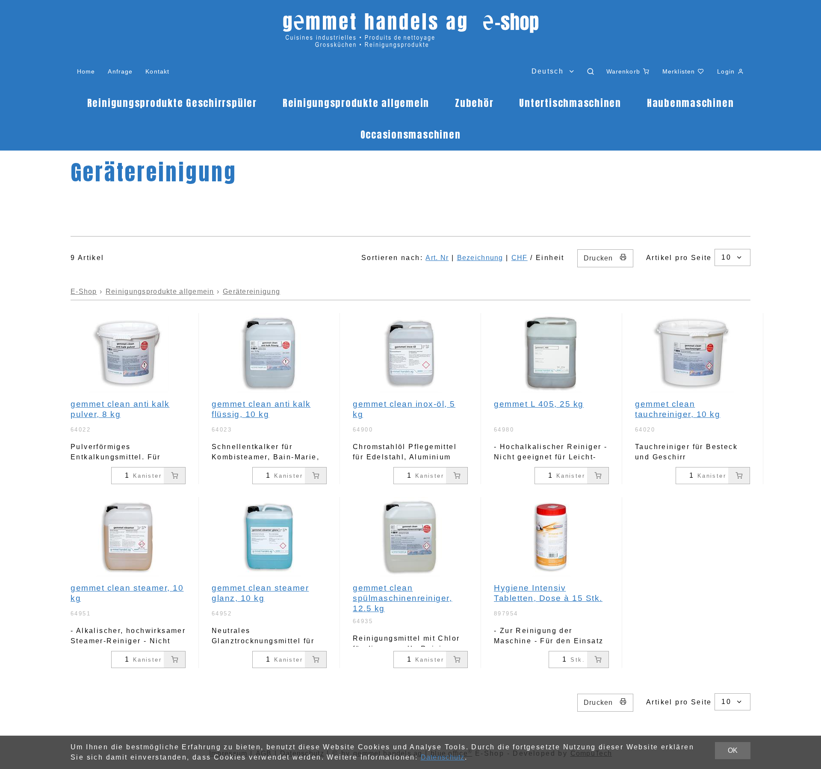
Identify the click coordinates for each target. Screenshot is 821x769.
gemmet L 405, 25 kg (539, 403)
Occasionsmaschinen (410, 134)
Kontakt (157, 71)
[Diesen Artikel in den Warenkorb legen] (174, 475)
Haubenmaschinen (690, 103)
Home (86, 71)
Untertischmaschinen (570, 103)
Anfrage (120, 71)
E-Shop (84, 291)
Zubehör (474, 103)
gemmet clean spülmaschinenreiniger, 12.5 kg (402, 598)
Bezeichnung (480, 257)
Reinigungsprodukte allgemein (356, 103)
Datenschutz (443, 757)
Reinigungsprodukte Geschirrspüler (172, 103)
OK (733, 750)
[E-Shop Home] (410, 34)
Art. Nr (437, 257)
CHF (519, 257)
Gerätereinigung (251, 291)
